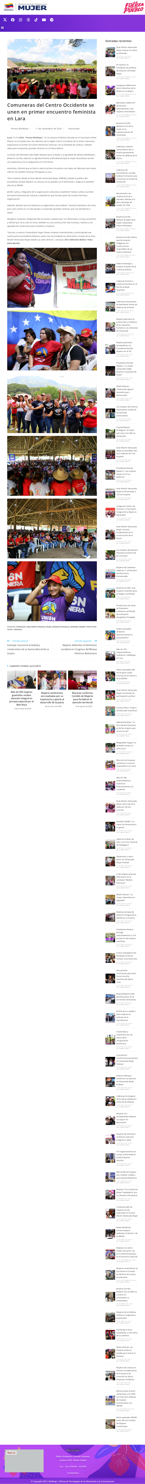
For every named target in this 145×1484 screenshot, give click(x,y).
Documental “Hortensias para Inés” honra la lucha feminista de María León (126, 976)
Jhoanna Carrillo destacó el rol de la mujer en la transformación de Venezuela (124, 129)
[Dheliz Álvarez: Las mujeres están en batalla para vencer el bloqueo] (110, 1354)
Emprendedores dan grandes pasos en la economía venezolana (126, 997)
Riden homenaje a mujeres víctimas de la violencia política (126, 266)
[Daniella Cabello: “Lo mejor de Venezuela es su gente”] (110, 827)
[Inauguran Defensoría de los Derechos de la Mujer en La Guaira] (110, 90)
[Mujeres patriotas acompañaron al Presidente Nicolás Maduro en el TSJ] (110, 349)
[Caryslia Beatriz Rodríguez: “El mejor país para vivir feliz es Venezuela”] (110, 434)
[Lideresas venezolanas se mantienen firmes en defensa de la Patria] (110, 306)
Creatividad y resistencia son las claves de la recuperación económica (124, 1037)
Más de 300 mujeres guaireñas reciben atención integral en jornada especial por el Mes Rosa (21, 698)
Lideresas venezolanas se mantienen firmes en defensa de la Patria (126, 304)
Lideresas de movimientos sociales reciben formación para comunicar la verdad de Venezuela (126, 176)
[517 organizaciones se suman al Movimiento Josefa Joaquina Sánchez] (110, 1158)
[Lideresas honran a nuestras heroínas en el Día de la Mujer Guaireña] (110, 287)
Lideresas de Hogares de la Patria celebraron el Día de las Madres (126, 1099)
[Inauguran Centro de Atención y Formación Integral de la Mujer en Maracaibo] (110, 512)
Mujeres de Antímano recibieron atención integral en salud (126, 1137)
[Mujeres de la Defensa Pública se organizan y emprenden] (110, 1317)
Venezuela (17, 629)
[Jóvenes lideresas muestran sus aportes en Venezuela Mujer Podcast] (110, 1082)
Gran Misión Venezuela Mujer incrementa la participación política (126, 693)
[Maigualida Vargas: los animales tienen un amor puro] (110, 748)
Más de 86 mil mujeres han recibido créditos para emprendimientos (126, 1175)
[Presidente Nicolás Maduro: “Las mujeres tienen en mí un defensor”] (110, 475)
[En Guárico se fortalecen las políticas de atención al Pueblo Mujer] (110, 71)
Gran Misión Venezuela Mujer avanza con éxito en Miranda (126, 50)
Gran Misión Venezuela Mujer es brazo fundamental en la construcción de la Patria (126, 532)
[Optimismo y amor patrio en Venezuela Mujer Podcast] (110, 861)
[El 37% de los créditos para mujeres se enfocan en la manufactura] (110, 1018)
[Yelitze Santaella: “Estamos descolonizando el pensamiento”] (110, 635)
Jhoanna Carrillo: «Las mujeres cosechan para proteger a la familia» (126, 591)
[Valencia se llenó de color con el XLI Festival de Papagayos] (110, 844)
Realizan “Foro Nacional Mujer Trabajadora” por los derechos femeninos (127, 1192)
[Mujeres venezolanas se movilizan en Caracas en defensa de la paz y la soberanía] (110, 1275)
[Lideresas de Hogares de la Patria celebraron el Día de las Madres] (110, 1101)
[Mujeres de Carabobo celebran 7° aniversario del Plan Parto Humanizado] (110, 574)
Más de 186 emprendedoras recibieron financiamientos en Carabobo (124, 783)
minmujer (74, 627)
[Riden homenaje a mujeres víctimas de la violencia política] (110, 268)
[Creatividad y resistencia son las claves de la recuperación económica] (110, 1040)
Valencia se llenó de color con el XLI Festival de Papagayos (126, 842)
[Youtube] (43, 19)
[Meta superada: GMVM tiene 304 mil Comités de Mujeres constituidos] (110, 1424)
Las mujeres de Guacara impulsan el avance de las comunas (127, 553)
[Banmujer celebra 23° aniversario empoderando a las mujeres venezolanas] (110, 109)
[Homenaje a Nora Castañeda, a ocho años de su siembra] (110, 1335)
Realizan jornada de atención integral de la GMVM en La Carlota (126, 915)
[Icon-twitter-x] (4, 19)
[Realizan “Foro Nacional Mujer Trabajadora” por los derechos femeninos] (110, 1194)
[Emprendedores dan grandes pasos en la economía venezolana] (110, 999)
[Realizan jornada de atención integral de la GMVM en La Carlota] (110, 917)
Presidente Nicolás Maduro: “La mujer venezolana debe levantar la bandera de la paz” (126, 369)
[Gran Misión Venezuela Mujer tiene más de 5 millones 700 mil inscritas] (110, 807)
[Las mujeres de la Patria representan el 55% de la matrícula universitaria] (110, 413)
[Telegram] (51, 19)
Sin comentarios (123, 58)
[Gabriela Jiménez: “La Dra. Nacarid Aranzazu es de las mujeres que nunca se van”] (110, 729)
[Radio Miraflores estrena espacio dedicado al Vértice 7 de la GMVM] (110, 1234)
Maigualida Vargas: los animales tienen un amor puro (126, 745)
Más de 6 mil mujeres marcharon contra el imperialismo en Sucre (126, 763)
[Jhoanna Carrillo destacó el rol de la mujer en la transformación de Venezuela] (110, 131)
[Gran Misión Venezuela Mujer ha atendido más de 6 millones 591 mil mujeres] (110, 454)
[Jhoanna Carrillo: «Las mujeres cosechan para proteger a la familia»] (110, 593)
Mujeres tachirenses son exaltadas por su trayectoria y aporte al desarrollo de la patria (52, 697)
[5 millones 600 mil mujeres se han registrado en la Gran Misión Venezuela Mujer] (110, 1213)
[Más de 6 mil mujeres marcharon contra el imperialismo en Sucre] (110, 765)
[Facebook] (12, 19)
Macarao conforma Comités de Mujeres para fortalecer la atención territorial (82, 697)
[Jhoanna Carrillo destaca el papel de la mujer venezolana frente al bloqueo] (110, 223)
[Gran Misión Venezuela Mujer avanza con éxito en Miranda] (110, 52)
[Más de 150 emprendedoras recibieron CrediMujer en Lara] (110, 656)
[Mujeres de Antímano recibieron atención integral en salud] (110, 1139)
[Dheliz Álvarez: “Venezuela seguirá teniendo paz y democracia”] (110, 393)
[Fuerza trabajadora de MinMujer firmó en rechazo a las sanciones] (110, 958)
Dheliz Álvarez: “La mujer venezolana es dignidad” (125, 897)
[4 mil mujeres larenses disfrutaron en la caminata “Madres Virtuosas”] (110, 880)
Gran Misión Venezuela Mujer (38, 627)
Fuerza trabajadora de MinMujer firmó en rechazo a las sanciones (126, 956)
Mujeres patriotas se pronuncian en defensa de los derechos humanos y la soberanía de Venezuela (127, 325)
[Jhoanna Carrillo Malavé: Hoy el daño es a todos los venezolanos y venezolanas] (110, 1297)
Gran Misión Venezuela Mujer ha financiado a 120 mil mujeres (126, 491)
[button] (2, 27)
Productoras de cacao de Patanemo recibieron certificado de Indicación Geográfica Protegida (126, 611)
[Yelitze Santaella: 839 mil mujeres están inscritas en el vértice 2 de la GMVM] (110, 676)
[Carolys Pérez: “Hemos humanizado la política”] (110, 711)
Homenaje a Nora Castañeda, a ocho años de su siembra (127, 1332)
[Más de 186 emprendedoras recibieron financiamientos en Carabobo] (110, 786)
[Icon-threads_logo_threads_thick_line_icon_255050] (28, 19)
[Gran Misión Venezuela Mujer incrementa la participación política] (110, 695)
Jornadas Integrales (61, 627)
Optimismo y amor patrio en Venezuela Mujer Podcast (125, 859)
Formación (21, 627)
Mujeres (82, 627)
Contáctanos (73, 1473)
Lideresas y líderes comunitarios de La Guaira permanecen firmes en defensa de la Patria (126, 152)
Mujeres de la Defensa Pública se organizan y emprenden (126, 1315)
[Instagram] (20, 19)
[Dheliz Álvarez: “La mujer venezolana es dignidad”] (110, 899)
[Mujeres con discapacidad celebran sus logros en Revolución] (110, 1120)
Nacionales (74, 128)
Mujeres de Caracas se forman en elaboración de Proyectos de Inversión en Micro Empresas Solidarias (126, 1373)
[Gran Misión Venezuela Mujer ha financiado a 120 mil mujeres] (110, 493)
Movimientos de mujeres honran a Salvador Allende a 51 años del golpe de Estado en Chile (125, 199)
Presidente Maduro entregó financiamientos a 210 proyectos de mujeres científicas (126, 935)
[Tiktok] (36, 19)
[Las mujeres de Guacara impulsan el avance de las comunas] (110, 555)
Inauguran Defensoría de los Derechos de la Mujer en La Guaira (126, 88)
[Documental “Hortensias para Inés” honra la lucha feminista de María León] (110, 978)
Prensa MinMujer (20, 128)
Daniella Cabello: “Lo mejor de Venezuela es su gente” (126, 824)
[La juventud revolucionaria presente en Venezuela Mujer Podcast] (110, 1062)
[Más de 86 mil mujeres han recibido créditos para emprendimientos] (110, 1177)
